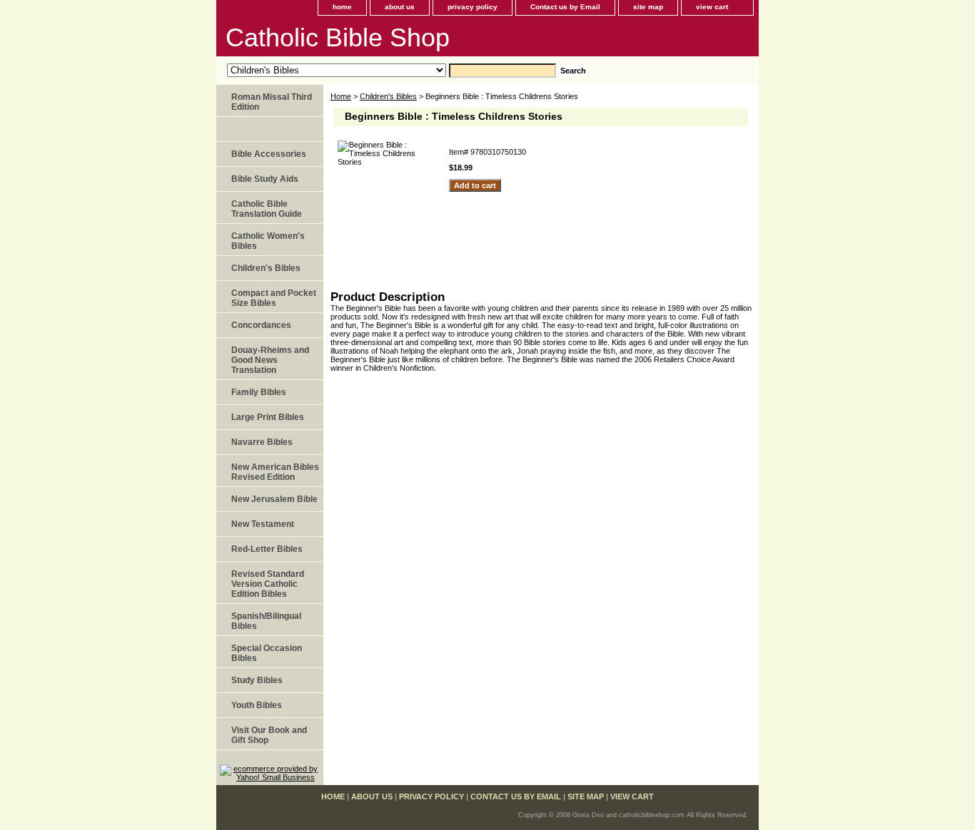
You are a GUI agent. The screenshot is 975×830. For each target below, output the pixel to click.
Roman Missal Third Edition (271, 102)
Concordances (261, 325)
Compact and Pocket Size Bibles (273, 298)
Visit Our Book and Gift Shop (269, 735)
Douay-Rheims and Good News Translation (270, 360)
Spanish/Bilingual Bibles (266, 621)
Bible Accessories (268, 154)
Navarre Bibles (262, 442)
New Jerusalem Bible (274, 499)
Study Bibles (257, 680)
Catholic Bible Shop (338, 37)
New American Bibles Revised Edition (275, 472)
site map (648, 7)
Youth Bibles (256, 705)
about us (400, 7)
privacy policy (472, 7)
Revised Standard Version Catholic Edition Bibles (267, 584)
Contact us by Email (565, 7)
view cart (712, 7)
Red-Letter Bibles (267, 549)
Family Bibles (258, 392)
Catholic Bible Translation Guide (266, 209)
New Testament (262, 524)
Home (340, 96)
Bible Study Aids (264, 179)
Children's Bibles (388, 96)
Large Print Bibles (267, 417)
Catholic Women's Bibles (268, 241)
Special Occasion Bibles (266, 653)
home (342, 7)
